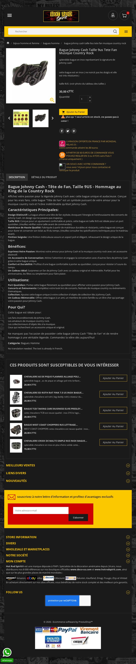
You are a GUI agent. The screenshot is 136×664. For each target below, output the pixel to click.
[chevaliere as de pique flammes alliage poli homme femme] (16, 381)
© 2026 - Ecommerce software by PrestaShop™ (68, 621)
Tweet (67, 131)
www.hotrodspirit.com (108, 569)
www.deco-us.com (81, 569)
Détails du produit (44, 177)
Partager (61, 131)
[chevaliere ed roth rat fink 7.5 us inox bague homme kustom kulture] (16, 397)
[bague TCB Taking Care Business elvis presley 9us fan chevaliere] (16, 413)
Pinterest (73, 131)
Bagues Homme (30, 343)
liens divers (16, 473)
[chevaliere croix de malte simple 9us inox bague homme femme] (16, 446)
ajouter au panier (73, 112)
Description (17, 177)
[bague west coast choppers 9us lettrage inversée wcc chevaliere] (16, 430)
